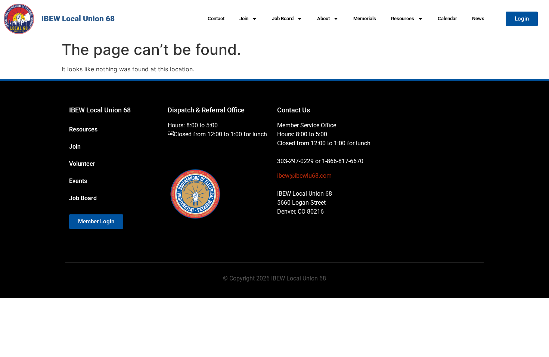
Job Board (283, 18)
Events (78, 180)
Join (243, 18)
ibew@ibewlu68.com (304, 175)
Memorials (364, 18)
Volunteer (82, 163)
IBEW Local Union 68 (78, 18)
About (323, 18)
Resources (402, 18)
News (478, 18)
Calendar (447, 18)
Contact (216, 18)
